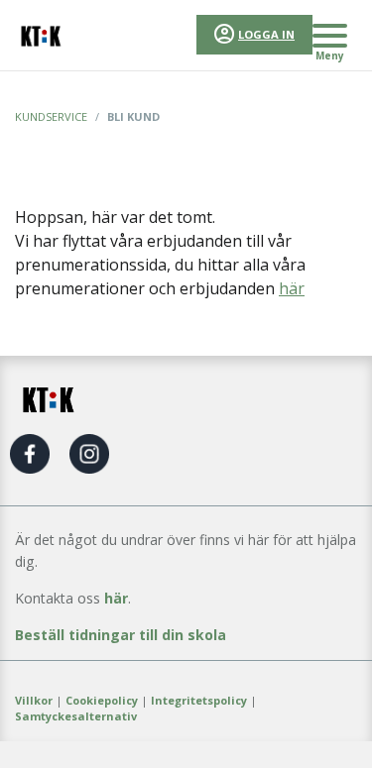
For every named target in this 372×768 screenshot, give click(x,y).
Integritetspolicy (199, 700)
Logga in (266, 34)
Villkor (34, 700)
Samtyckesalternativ (76, 716)
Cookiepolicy (101, 700)
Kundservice (51, 116)
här (292, 288)
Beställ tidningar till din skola (120, 634)
